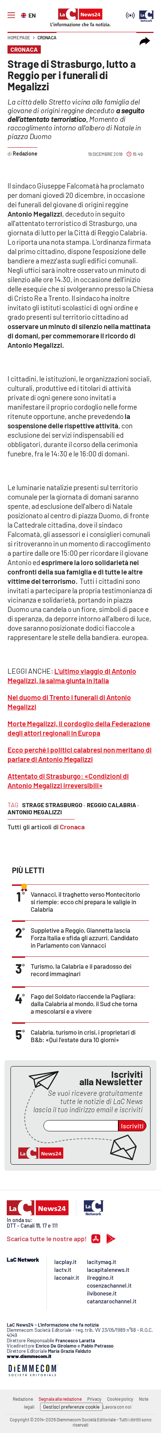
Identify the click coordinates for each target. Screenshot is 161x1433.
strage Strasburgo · (53, 804)
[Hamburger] (11, 15)
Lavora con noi (117, 1406)
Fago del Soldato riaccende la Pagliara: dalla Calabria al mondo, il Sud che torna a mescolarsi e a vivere (84, 1003)
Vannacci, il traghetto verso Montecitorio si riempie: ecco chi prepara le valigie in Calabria (85, 901)
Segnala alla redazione (60, 1399)
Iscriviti (132, 1126)
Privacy (94, 1399)
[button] (145, 41)
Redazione (23, 1399)
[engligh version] (24, 14)
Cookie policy (120, 1399)
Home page (18, 37)
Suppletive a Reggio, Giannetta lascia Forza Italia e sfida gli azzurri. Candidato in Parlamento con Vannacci (84, 937)
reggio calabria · (113, 804)
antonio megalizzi (34, 811)
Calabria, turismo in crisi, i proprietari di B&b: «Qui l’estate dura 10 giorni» (83, 1035)
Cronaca (47, 37)
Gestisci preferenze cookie (71, 1407)
